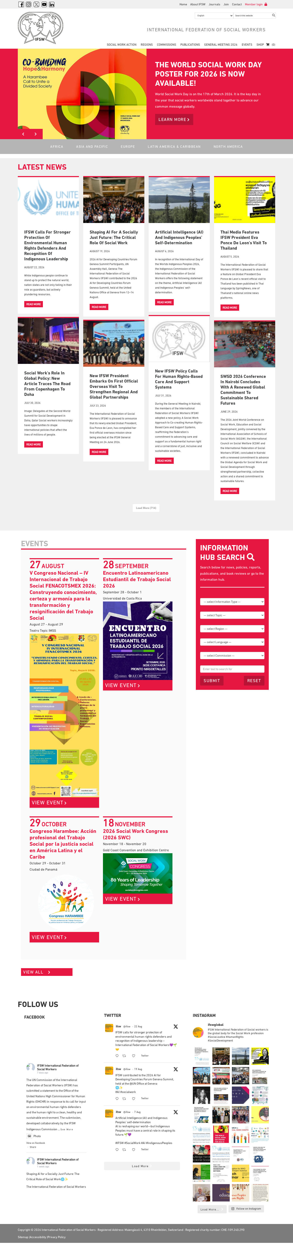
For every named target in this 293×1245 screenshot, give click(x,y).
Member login (254, 4)
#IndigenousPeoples (159, 1143)
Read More (33, 304)
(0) (273, 44)
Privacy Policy (57, 1237)
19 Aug (138, 1069)
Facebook (21, 4)
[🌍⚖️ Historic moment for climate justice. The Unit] (221, 1095)
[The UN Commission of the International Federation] (201, 1056)
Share (33, 1147)
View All (34, 972)
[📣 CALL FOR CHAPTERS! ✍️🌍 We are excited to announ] (201, 1153)
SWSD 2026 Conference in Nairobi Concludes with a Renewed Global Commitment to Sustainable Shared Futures (243, 390)
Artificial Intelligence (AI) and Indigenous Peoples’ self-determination (179, 237)
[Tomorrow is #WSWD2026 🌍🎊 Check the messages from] (260, 1114)
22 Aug (138, 1026)
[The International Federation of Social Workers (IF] (260, 1173)
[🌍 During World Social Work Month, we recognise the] (240, 1134)
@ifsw (126, 1026)
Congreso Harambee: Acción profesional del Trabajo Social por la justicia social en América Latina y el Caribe (63, 844)
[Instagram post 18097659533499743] (221, 1173)
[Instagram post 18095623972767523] (240, 1173)
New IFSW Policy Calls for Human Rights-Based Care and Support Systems (179, 379)
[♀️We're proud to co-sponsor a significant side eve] (201, 1173)
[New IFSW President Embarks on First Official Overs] (201, 1075)
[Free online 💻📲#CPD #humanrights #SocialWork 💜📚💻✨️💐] (221, 1153)
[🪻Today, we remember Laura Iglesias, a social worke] (201, 1095)
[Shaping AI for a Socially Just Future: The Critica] (221, 1056)
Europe (128, 146)
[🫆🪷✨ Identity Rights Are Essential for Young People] (260, 1134)
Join (226, 4)
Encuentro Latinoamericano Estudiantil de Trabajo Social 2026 (137, 579)
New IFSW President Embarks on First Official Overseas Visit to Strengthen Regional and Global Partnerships (114, 386)
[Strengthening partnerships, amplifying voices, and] (260, 1056)
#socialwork (128, 1092)
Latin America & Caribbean (174, 146)
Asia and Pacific (92, 146)
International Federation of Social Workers (43, 28)
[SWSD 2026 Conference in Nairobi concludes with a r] (221, 1075)
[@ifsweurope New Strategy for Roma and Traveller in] (260, 1153)
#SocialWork (132, 1143)
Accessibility (38, 1237)
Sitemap (23, 1237)
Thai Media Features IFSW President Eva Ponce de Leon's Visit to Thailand (244, 240)
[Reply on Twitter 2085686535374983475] (117, 1150)
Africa (56, 146)
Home (183, 4)
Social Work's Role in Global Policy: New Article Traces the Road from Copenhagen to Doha (47, 383)
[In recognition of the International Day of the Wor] (240, 1056)
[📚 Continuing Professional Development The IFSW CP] (201, 1134)
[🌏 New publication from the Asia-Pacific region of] (221, 1114)
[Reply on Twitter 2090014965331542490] (117, 1099)
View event (47, 802)
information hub (212, 579)
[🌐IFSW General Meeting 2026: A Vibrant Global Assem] (240, 1075)
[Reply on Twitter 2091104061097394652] (117, 1056)
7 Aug (137, 1112)
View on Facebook (35, 1143)
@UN (133, 1083)
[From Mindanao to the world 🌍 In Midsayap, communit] (240, 1114)
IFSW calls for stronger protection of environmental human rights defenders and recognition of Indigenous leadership (47, 245)
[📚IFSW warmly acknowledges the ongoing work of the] (201, 1192)
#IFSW (119, 1143)
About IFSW (197, 4)
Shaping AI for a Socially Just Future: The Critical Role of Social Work (114, 237)
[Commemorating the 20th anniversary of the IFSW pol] (240, 1192)
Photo (37, 1136)
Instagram (29, 4)
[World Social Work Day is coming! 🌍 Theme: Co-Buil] (221, 1134)
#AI (117, 1092)
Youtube (44, 4)
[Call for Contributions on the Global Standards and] (221, 1192)
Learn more (172, 119)
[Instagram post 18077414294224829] (260, 1192)
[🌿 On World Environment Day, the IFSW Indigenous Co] (260, 1075)
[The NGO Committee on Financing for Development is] (201, 1114)
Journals (214, 4)
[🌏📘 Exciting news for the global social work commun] (240, 1095)
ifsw (118, 1026)
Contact (237, 4)
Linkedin (52, 4)
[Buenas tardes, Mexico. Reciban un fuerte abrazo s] (240, 1153)
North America (228, 146)
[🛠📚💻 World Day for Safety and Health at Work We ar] (260, 1095)
